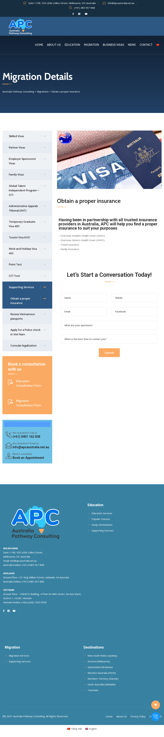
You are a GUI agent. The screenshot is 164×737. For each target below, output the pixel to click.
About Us (54, 45)
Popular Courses (101, 519)
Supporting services (20, 661)
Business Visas (113, 45)
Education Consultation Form (28, 383)
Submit (109, 353)
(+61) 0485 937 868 (33, 564)
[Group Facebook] (79, 14)
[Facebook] (73, 14)
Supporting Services (103, 530)
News (132, 45)
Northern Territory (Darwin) (103, 678)
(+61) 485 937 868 (84, 7)
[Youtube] (86, 14)
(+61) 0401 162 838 (26, 436)
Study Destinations (102, 524)
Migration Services (19, 655)
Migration (91, 45)
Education (72, 45)
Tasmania (93, 690)
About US (121, 716)
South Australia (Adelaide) (102, 684)
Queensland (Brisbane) (100, 667)
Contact (146, 45)
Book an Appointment (28, 457)
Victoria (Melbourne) (99, 661)
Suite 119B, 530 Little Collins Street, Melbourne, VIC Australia (62, 3)
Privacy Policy (138, 716)
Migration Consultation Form (28, 403)
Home (39, 45)
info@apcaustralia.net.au (121, 3)
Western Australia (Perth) (102, 672)
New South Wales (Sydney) (102, 655)
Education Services (102, 513)
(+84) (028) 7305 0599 (34, 602)
